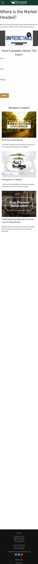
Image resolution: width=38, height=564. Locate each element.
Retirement (19, 563)
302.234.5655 (20, 540)
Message (2, 80)
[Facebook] (16, 554)
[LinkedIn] (19, 554)
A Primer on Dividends (12, 140)
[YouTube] (22, 554)
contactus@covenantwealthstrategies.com (19, 551)
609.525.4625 (21, 548)
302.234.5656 (20, 542)
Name (2, 58)
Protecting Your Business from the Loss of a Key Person (18, 220)
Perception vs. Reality (12, 179)
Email (2, 69)
